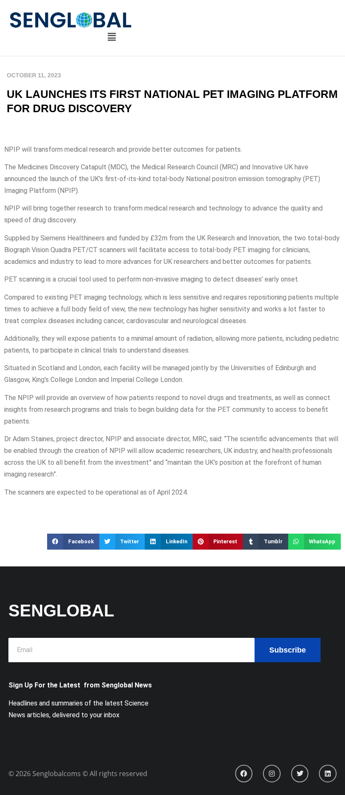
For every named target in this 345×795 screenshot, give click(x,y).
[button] (111, 37)
